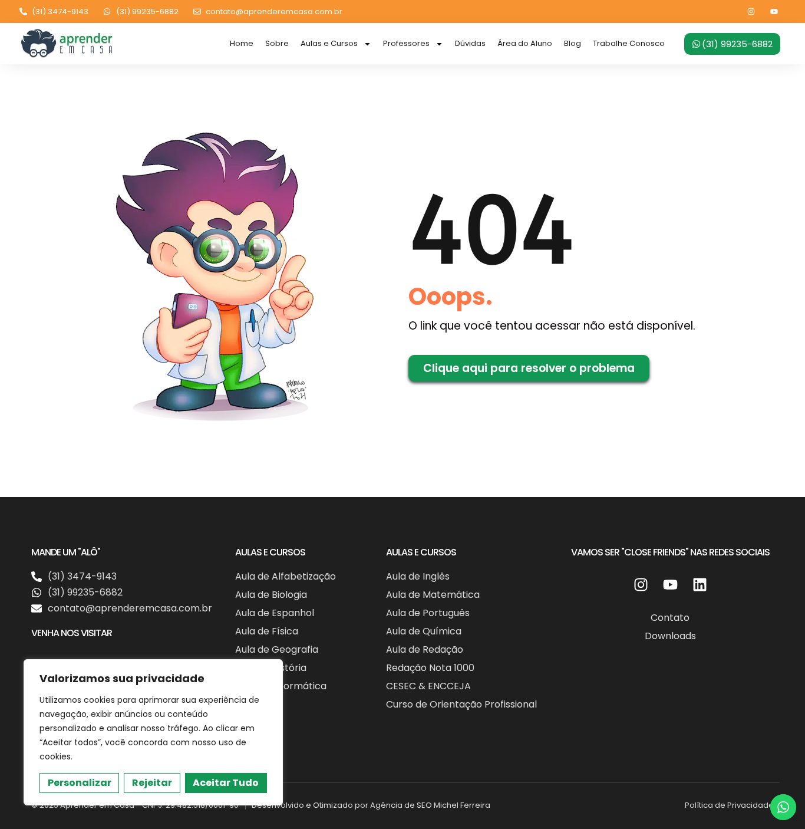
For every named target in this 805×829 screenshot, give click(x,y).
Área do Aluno (524, 43)
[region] (153, 732)
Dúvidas (470, 43)
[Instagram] (751, 11)
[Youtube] (774, 11)
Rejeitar (152, 782)
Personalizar (79, 782)
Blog (572, 43)
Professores (406, 43)
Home (241, 43)
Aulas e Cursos (329, 43)
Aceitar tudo (226, 782)
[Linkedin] (699, 584)
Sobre (277, 43)
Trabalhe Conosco (629, 43)
